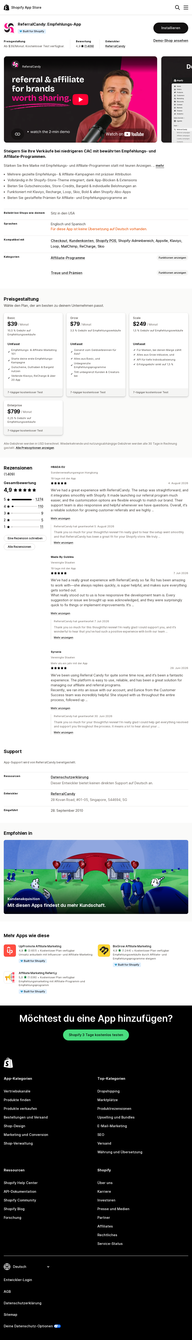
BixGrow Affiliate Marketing (132, 946)
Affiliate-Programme (68, 258)
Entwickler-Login (18, 1280)
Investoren (106, 1200)
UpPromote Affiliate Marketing (40, 946)
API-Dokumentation (20, 1191)
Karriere (104, 1191)
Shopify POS (106, 241)
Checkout (59, 241)
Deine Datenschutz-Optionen (28, 1326)
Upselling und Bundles (116, 1117)
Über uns (105, 1183)
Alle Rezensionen (19, 546)
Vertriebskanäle (17, 1091)
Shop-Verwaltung (18, 1143)
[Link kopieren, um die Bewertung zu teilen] (68, 467)
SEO (100, 1135)
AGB (7, 1292)
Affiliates (105, 1226)
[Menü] (186, 7)
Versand (104, 1143)
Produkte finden (17, 1100)
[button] (49, 954)
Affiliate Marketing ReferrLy (38, 973)
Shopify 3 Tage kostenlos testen (96, 1035)
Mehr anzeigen (60, 518)
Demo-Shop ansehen (170, 41)
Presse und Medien (113, 1209)
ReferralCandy (115, 46)
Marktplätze (107, 1100)
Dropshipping (108, 1091)
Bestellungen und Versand (26, 1117)
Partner (103, 1218)
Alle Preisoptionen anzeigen (35, 448)
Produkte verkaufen (20, 1109)
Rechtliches (107, 1235)
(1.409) (89, 46)
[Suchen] (177, 7)
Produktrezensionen (114, 1109)
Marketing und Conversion (26, 1135)
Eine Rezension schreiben (25, 538)
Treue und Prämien (66, 273)
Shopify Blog (14, 1209)
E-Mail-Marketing (112, 1126)
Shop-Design (14, 1126)
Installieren (170, 28)
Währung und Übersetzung (119, 1152)
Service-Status (110, 1244)
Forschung (12, 1218)
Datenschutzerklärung (70, 777)
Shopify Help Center (21, 1183)
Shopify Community (20, 1200)
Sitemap (10, 1315)
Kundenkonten (81, 241)
